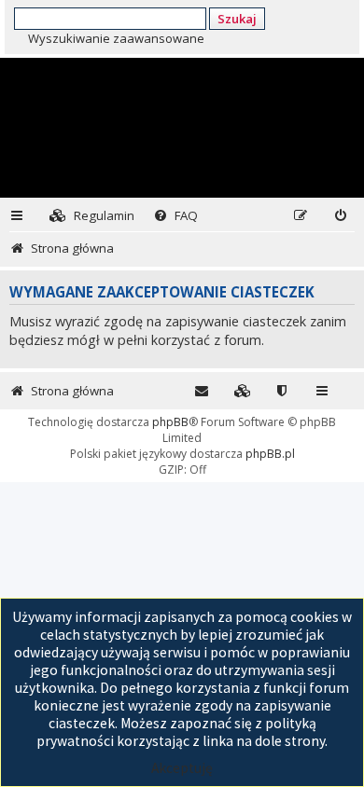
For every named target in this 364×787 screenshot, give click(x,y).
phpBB (170, 422)
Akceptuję (182, 768)
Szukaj (237, 18)
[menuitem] (91, 215)
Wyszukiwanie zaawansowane (116, 38)
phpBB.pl (270, 454)
